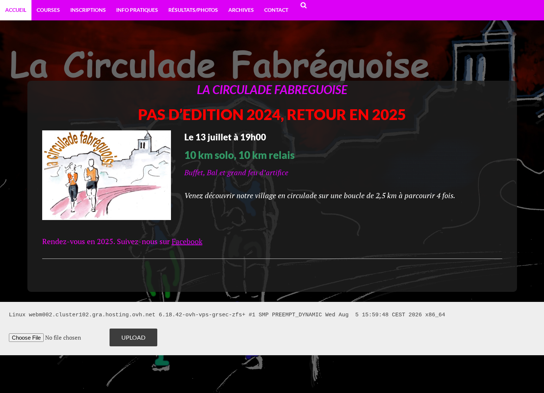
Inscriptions (88, 10)
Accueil (15, 10)
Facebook (187, 241)
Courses (48, 10)
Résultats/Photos (193, 10)
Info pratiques (137, 10)
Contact (276, 10)
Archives (241, 10)
